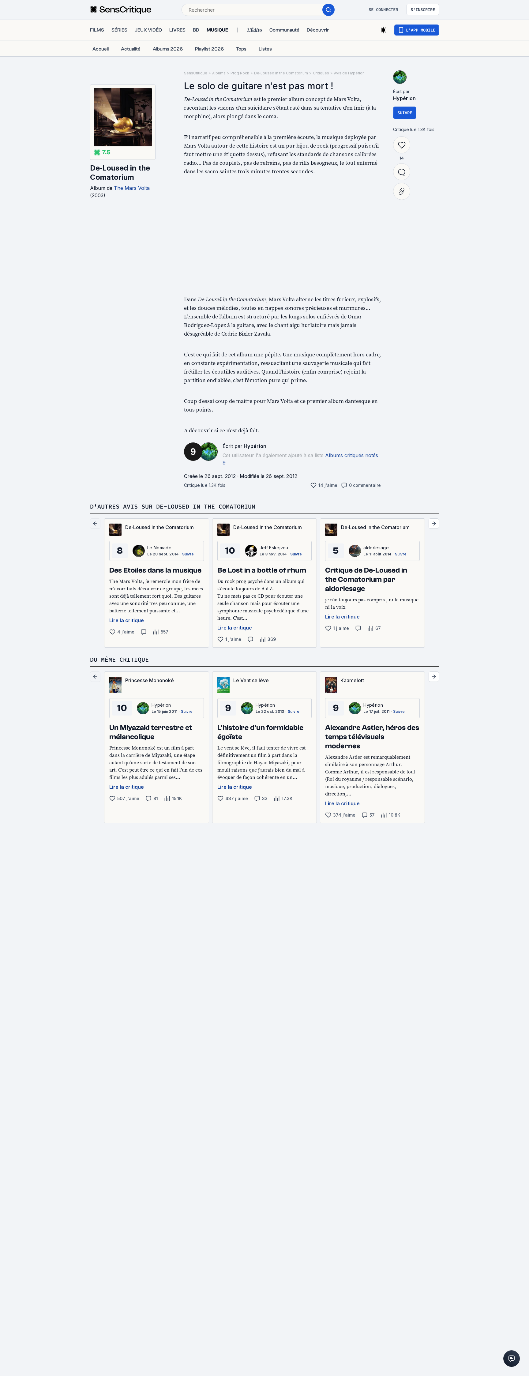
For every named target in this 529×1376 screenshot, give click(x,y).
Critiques (321, 73)
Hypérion (255, 446)
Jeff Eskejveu (274, 547)
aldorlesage (376, 547)
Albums (219, 73)
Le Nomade (159, 547)
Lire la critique (126, 620)
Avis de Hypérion (349, 73)
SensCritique (195, 73)
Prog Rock (240, 73)
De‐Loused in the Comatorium (120, 173)
